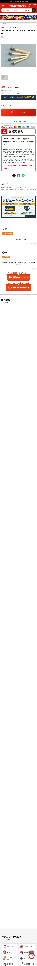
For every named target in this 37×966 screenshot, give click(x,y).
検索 (33, 10)
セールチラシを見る (18, 286)
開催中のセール (18, 276)
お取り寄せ (4, 23)
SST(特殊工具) (10, 189)
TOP (2, 188)
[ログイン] (30, 6)
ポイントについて (10, 91)
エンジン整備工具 (20, 189)
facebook (18, 175)
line (23, 175)
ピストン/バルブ (30, 189)
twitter (14, 175)
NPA (2, 37)
